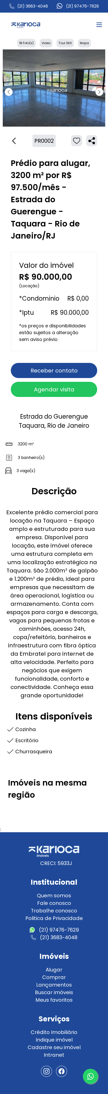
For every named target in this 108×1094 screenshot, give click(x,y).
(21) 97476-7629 (82, 6)
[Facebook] (61, 1071)
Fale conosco (54, 903)
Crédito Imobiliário (54, 1032)
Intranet (54, 1054)
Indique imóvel (54, 1039)
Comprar (54, 977)
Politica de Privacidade (54, 918)
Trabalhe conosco (54, 910)
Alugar (54, 969)
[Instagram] (46, 1071)
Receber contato (54, 371)
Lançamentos (54, 984)
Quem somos (54, 895)
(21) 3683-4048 (32, 6)
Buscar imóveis (54, 992)
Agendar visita (54, 389)
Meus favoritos (54, 999)
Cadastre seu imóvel (54, 1047)
